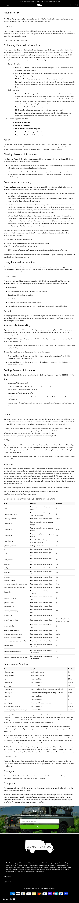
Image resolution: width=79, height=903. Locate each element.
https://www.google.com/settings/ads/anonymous (20, 246)
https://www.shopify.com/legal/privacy (33, 168)
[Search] (71, 5)
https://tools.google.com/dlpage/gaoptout (26, 201)
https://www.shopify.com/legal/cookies (23, 494)
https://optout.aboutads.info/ (20, 257)
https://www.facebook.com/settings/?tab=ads (28, 243)
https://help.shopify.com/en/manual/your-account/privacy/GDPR (34, 436)
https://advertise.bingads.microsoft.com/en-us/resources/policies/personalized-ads (40, 250)
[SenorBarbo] (39, 5)
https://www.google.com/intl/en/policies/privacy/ (29, 198)
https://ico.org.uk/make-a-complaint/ (33, 802)
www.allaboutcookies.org (41, 743)
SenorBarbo (32, 888)
